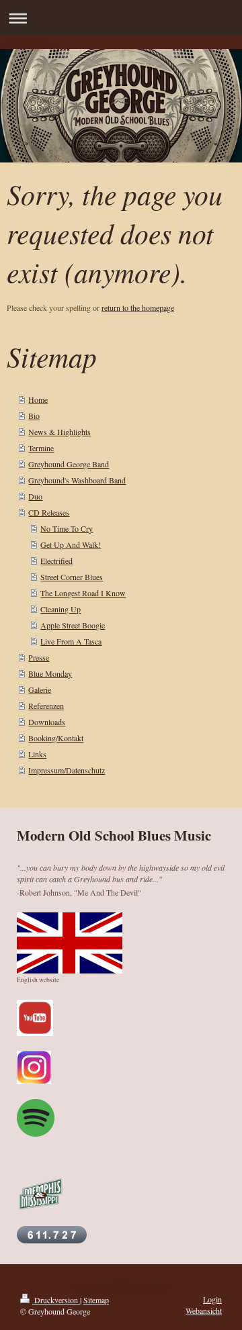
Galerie (39, 689)
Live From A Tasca (71, 641)
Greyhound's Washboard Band (77, 480)
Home (38, 399)
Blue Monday (50, 673)
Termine (41, 447)
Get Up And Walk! (70, 544)
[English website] (69, 942)
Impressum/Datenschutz (66, 770)
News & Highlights (59, 431)
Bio (34, 415)
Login (212, 1299)
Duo (35, 496)
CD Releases (48, 512)
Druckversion (56, 1299)
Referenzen (46, 705)
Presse (38, 657)
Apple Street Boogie (72, 625)
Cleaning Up (60, 609)
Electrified (56, 560)
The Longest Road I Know (83, 592)
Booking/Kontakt (55, 737)
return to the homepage (138, 307)
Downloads (46, 721)
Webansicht (204, 1310)
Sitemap (96, 1299)
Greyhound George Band (68, 464)
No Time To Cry (66, 528)
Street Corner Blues (71, 576)
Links (37, 754)
